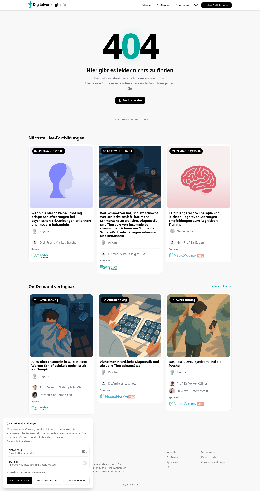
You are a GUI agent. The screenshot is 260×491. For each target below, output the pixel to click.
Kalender (146, 5)
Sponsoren (182, 5)
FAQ (196, 5)
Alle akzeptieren (19, 480)
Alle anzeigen (220, 286)
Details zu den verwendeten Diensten (27, 472)
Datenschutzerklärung (20, 441)
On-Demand (164, 5)
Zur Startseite (132, 100)
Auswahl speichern (48, 480)
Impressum (208, 452)
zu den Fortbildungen (216, 5)
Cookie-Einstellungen (213, 462)
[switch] (84, 451)
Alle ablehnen (76, 480)
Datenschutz (208, 457)
